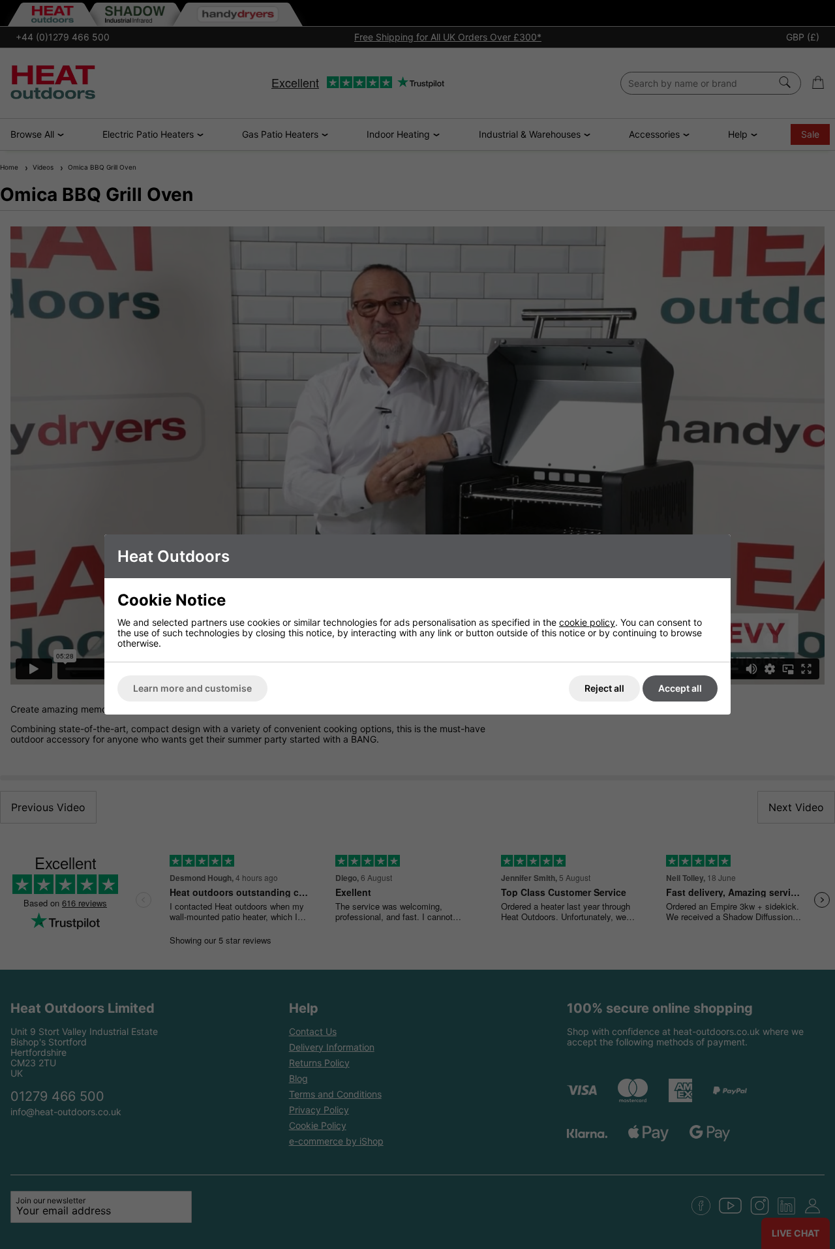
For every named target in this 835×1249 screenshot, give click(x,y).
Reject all (604, 688)
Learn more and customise (192, 688)
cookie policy (587, 622)
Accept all (680, 688)
